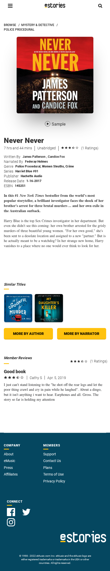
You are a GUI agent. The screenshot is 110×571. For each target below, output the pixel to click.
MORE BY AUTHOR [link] (28, 334)
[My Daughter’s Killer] (49, 308)
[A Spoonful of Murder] (18, 308)
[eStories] (55, 5)
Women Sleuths (53, 166)
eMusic (9, 461)
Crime (69, 166)
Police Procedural (28, 166)
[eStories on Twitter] (26, 509)
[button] (10, 5)
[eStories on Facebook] (11, 509)
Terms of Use (53, 474)
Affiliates (11, 474)
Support (49, 454)
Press (8, 468)
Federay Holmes (36, 161)
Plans (47, 468)
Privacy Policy (54, 481)
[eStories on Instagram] (11, 519)
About (9, 454)
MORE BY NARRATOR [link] (81, 334)
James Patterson (35, 157)
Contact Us (52, 461)
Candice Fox (56, 157)
